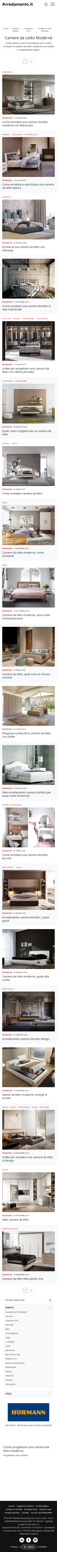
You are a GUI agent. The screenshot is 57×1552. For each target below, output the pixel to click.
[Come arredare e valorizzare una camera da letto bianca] (28, 157)
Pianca (6, 134)
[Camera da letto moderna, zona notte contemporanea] (28, 588)
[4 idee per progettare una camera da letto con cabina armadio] (28, 341)
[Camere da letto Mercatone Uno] (28, 1251)
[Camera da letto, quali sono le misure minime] (28, 647)
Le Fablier (10, 1341)
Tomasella (18, 134)
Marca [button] (9, 1307)
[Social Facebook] (28, 1539)
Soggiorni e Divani (25, 1506)
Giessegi (7, 197)
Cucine (11, 1506)
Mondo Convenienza (12, 805)
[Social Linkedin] (21, 1539)
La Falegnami (11, 1333)
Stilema (9, 1380)
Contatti (25, 1512)
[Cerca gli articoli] (46, 4)
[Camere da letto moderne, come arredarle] (28, 525)
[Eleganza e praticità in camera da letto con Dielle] (28, 706)
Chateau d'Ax (31, 134)
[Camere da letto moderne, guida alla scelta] (28, 949)
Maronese (7, 72)
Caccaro (7, 318)
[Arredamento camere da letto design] (28, 1011)
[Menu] (53, 4)
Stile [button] (8, 1393)
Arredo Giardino (12, 1512)
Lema (15, 443)
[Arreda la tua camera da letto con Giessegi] (28, 219)
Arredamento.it (17, 4)
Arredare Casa (30, 1509)
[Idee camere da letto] (28, 1192)
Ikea (5, 502)
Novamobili (29, 318)
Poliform (45, 1107)
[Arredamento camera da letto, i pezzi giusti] (28, 890)
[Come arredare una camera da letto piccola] (28, 827)
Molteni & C (43, 318)
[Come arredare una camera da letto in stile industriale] (28, 279)
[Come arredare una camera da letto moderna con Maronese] (28, 94)
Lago (19, 867)
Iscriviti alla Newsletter (41, 1512)
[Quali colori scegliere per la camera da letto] (28, 403)
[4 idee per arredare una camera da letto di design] (28, 1130)
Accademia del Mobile (16, 1312)
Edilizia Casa (45, 1509)
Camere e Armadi (14, 1509)
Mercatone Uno (10, 1229)
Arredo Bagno (42, 1506)
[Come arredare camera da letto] (28, 466)
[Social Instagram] (35, 1539)
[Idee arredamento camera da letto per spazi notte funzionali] (28, 765)
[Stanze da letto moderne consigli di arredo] (28, 1067)
